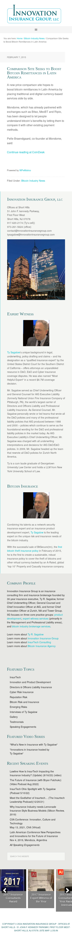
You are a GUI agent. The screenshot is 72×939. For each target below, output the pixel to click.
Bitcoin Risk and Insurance (24, 702)
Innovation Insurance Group (36, 14)
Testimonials (17, 722)
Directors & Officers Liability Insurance (31, 687)
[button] (4, 890)
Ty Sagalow (13, 352)
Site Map (44, 930)
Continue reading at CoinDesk (26, 152)
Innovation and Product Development (30, 682)
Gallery (14, 716)
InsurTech (15, 677)
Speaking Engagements (23, 726)
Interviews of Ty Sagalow (23, 712)
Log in (54, 930)
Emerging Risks (18, 707)
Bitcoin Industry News (33, 180)
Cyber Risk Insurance (22, 692)
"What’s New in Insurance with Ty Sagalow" (33, 744)
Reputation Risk (18, 697)
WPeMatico (25, 170)
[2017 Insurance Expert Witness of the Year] (41, 880)
